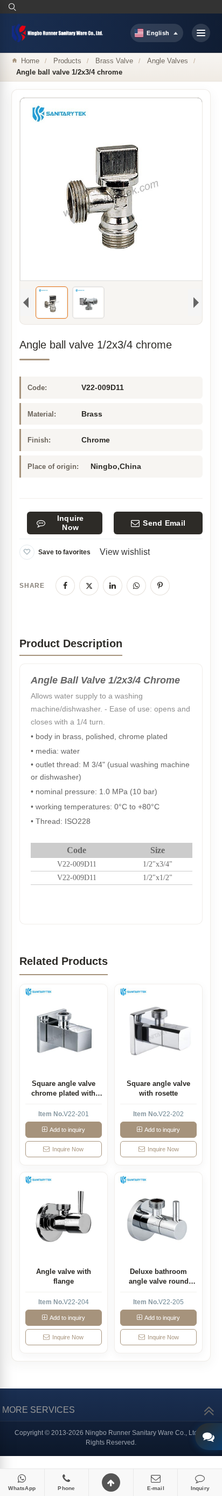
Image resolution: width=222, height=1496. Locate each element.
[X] (89, 585)
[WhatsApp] (136, 585)
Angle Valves (167, 61)
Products (67, 61)
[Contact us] (208, 1436)
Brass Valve (114, 61)
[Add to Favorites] (26, 552)
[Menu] (201, 33)
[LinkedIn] (112, 585)
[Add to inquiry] (63, 1028)
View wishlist (125, 551)
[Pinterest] (160, 585)
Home (30, 61)
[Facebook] (65, 585)
